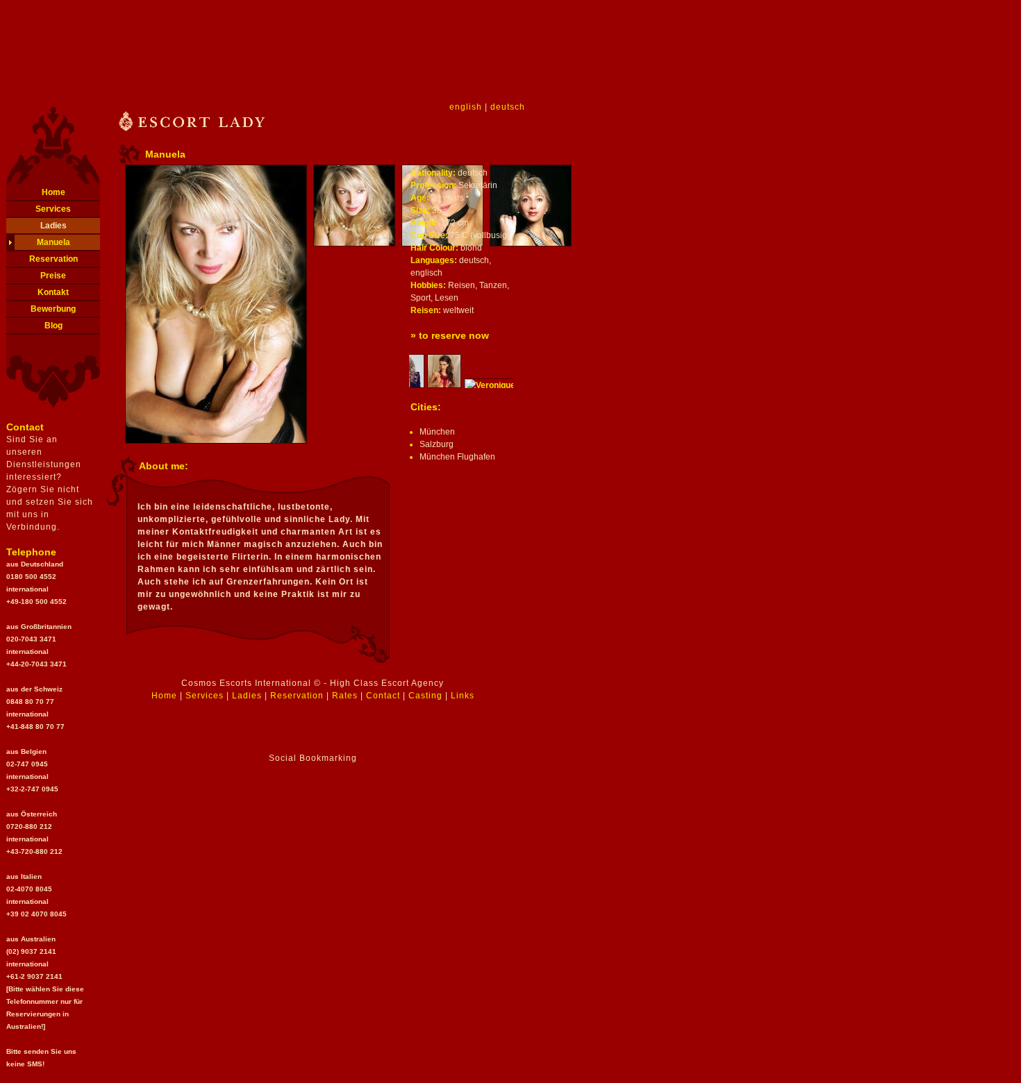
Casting (425, 695)
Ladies (53, 225)
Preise (53, 275)
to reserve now (454, 335)
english (465, 107)
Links (462, 695)
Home (53, 192)
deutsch (507, 107)
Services (53, 209)
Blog (53, 325)
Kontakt (53, 292)
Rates (345, 695)
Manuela (53, 242)
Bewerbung (53, 309)
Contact (383, 695)
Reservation (53, 259)
